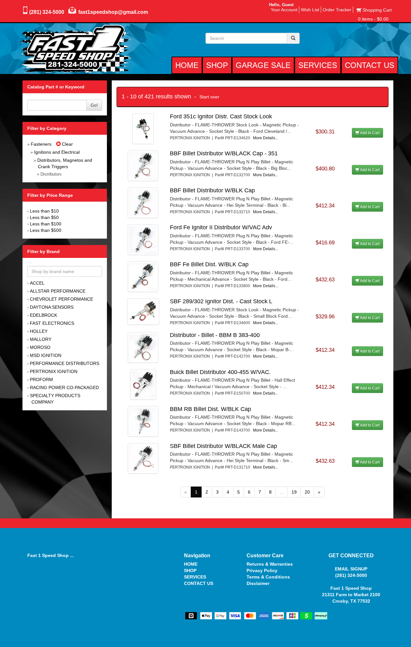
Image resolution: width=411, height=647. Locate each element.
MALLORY (40, 339)
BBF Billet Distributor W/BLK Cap (212, 190)
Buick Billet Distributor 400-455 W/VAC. (220, 372)
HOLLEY (39, 331)
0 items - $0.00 (373, 19)
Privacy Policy (262, 570)
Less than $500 (45, 230)
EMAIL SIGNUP (351, 568)
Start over (209, 96)
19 (294, 492)
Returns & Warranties (270, 564)
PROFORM (41, 379)
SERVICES (195, 576)
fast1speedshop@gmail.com (113, 12)
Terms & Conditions (268, 576)
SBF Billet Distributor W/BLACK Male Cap (223, 446)
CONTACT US (198, 583)
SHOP (190, 570)
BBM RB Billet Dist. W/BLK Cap (210, 409)
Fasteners (41, 144)
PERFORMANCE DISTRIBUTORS (64, 363)
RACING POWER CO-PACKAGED (64, 387)
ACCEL (37, 283)
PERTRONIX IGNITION (53, 371)
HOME (190, 564)
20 (307, 492)
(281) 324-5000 (46, 12)
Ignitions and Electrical (57, 152)
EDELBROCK (43, 315)
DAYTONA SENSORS (52, 307)
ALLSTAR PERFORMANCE (57, 291)
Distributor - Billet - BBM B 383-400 (215, 335)
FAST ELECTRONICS (52, 323)
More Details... (265, 138)
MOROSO (40, 347)
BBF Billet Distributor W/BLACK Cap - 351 (224, 153)
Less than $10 (44, 211)
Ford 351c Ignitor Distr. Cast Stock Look (221, 116)
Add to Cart (369, 133)
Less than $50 (44, 217)
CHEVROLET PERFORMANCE (61, 299)
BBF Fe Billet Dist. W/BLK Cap (209, 264)
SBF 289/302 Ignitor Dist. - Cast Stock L (221, 301)
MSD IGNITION (45, 355)
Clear (67, 144)
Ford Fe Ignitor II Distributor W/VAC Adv (221, 227)
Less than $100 (45, 223)
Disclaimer (258, 583)
